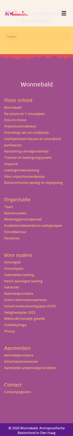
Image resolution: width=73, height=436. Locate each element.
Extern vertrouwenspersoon (25, 300)
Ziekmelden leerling (19, 275)
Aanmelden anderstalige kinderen (30, 368)
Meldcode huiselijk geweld (24, 319)
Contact (12, 385)
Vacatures (11, 238)
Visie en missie (15, 120)
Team (8, 207)
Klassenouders (15, 213)
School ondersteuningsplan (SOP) (30, 306)
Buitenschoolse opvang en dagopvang (33, 183)
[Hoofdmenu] (64, 13)
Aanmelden (17, 348)
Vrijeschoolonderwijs (20, 126)
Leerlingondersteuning (21, 170)
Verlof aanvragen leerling (23, 281)
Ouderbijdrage (15, 325)
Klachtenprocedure (18, 293)
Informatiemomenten (21, 361)
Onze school (18, 100)
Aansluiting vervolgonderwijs (26, 151)
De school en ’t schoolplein (24, 114)
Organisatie (17, 199)
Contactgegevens (17, 392)
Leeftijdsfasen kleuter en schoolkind (32, 139)
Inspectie (11, 164)
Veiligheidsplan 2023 (19, 312)
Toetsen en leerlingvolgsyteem (28, 158)
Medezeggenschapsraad (23, 219)
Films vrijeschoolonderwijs (24, 176)
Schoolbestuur (15, 232)
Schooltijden (14, 268)
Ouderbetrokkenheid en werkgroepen (33, 225)
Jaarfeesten (13, 145)
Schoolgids (12, 262)
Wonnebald (12, 107)
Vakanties (11, 287)
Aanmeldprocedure (18, 355)
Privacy (9, 331)
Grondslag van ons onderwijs (26, 132)
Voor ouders (18, 255)
